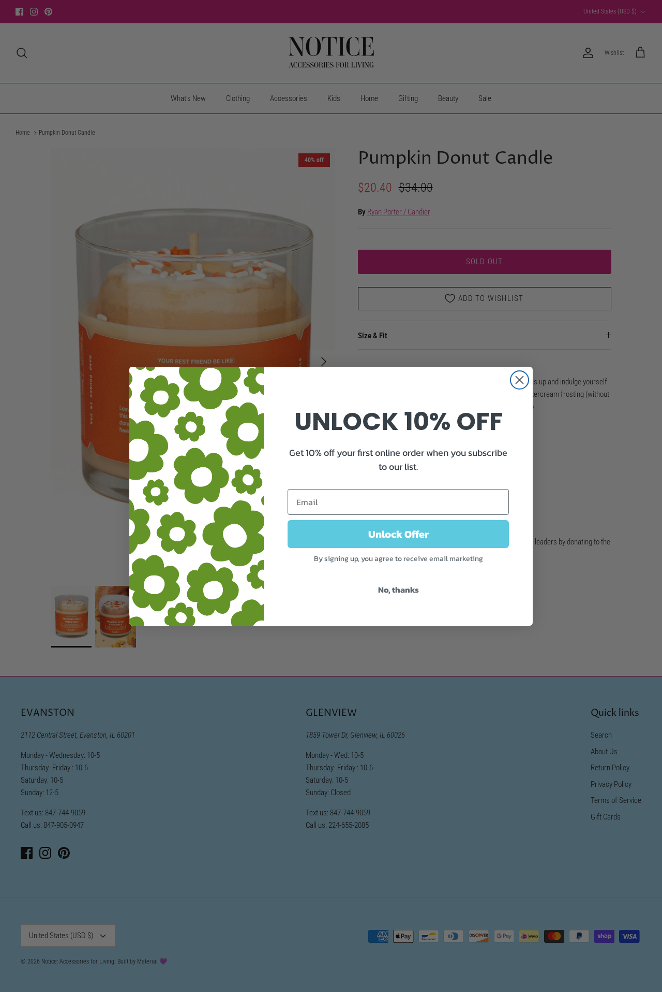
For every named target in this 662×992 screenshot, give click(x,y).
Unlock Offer (398, 534)
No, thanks (398, 589)
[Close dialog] (519, 380)
